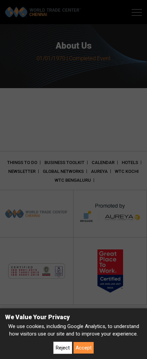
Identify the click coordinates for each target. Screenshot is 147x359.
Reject (63, 348)
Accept (84, 348)
